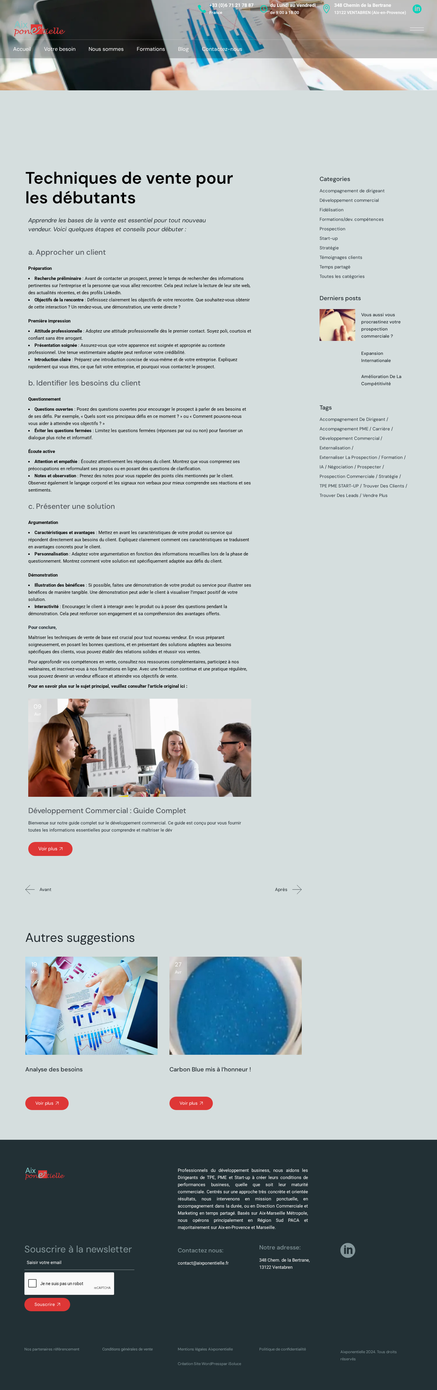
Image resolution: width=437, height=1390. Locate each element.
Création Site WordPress (199, 1363)
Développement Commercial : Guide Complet (107, 811)
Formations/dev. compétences (352, 219)
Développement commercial (349, 200)
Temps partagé (335, 267)
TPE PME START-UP (339, 486)
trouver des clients (383, 486)
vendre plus (375, 495)
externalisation (335, 448)
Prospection (332, 229)
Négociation (340, 467)
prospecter (369, 467)
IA (322, 467)
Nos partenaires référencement (51, 1349)
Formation (392, 457)
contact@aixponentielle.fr (203, 1263)
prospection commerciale (347, 476)
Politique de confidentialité (282, 1349)
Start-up (329, 238)
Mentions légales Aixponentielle (205, 1349)
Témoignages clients (341, 257)
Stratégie (329, 248)
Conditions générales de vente (127, 1349)
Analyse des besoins (54, 1069)
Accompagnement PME (344, 429)
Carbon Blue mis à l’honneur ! (210, 1069)
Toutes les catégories (342, 276)
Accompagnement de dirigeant (352, 191)
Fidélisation (332, 210)
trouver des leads (339, 495)
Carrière (381, 429)
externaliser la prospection (348, 457)
